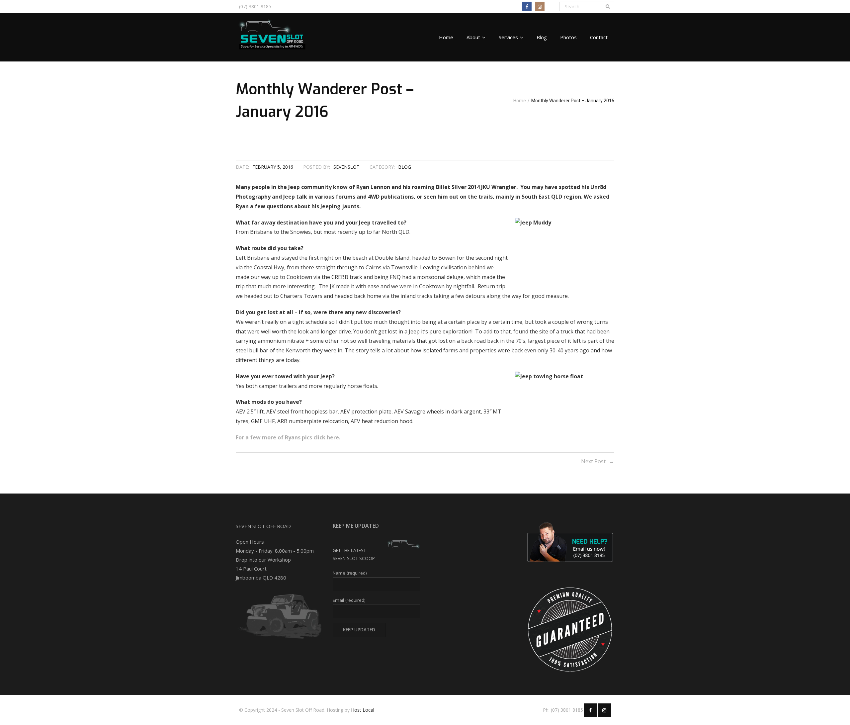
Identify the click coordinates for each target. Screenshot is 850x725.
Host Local (362, 710)
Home (519, 100)
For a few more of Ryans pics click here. (288, 437)
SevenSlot (346, 167)
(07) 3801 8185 (255, 6)
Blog (404, 167)
